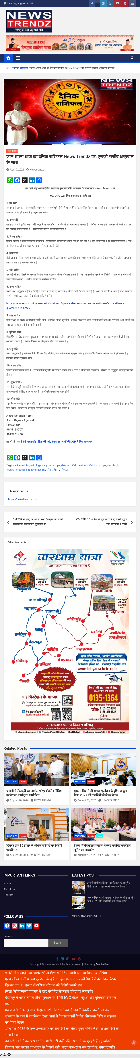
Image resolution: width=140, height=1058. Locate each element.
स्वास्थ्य (99, 836)
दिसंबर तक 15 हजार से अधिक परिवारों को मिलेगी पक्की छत (43, 985)
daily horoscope (51, 465)
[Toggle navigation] (18, 58)
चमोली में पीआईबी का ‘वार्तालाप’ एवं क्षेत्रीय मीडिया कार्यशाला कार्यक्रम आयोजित (108, 884)
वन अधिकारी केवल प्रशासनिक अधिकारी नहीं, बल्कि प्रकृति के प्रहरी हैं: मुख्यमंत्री (58, 1040)
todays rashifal (36, 469)
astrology (35, 465)
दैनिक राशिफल (12, 151)
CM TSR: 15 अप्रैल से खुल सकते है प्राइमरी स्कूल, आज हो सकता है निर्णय (101, 522)
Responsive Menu (132, 3)
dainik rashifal (85, 465)
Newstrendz (37, 169)
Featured (12, 781)
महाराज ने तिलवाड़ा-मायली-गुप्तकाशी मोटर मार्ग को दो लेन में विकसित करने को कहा (57, 1009)
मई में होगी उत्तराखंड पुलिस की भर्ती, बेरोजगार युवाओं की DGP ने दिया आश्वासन (55, 441)
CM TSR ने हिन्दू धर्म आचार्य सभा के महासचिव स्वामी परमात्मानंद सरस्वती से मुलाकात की (38, 522)
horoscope (100, 465)
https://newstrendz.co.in (22, 499)
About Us (9, 889)
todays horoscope (16, 469)
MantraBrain (103, 964)
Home (7, 883)
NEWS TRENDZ (42, 800)
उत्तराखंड (23, 781)
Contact (8, 895)
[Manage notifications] (134, 1043)
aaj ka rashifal (21, 465)
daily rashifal (68, 465)
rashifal (111, 465)
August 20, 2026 (19, 800)
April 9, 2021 (17, 169)
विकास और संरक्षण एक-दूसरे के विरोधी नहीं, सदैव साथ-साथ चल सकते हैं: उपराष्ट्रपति (60, 1047)
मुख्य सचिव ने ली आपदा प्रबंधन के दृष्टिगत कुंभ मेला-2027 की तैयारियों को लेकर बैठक (111, 899)
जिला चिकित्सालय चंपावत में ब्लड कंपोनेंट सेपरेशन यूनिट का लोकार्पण (49, 991)
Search (8, 936)
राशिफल (64, 469)
